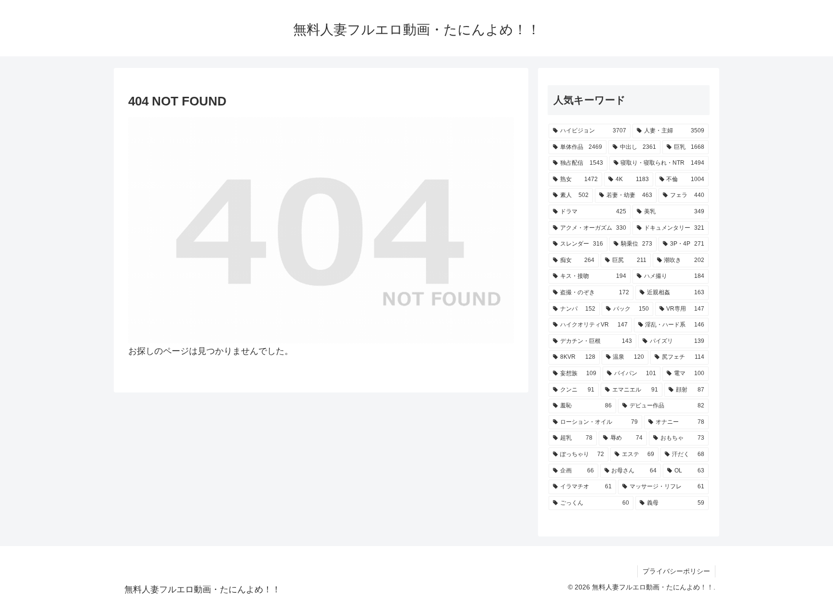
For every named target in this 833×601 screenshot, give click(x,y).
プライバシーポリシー (676, 571)
